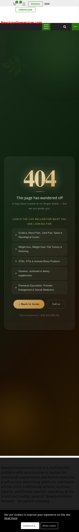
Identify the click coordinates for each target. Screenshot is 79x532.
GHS (47, 4)
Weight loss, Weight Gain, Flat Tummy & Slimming (40, 249)
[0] (19, 4)
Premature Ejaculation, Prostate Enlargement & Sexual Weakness (36, 287)
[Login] (24, 4)
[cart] (14, 4)
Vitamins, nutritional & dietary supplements (34, 273)
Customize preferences (31, 525)
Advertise (35, 4)
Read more (10, 518)
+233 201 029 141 (50, 315)
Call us (56, 304)
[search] (64, 26)
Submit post (25, 9)
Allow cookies (49, 525)
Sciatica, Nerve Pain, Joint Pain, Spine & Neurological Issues (40, 234)
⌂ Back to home (29, 304)
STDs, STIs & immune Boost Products (39, 261)
